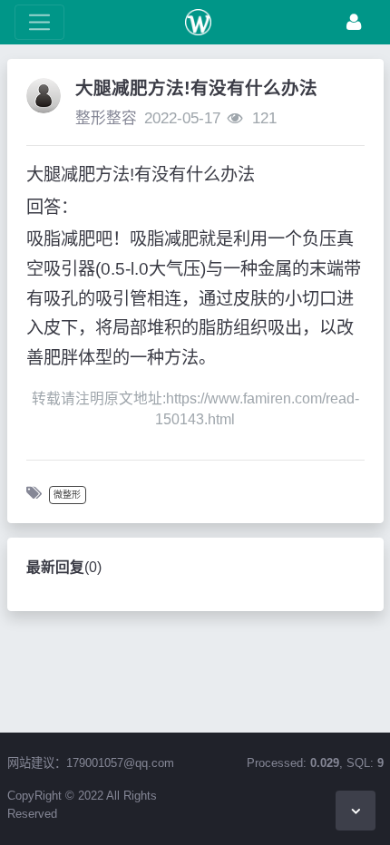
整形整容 (106, 118)
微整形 (67, 495)
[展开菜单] (39, 22)
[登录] (353, 22)
